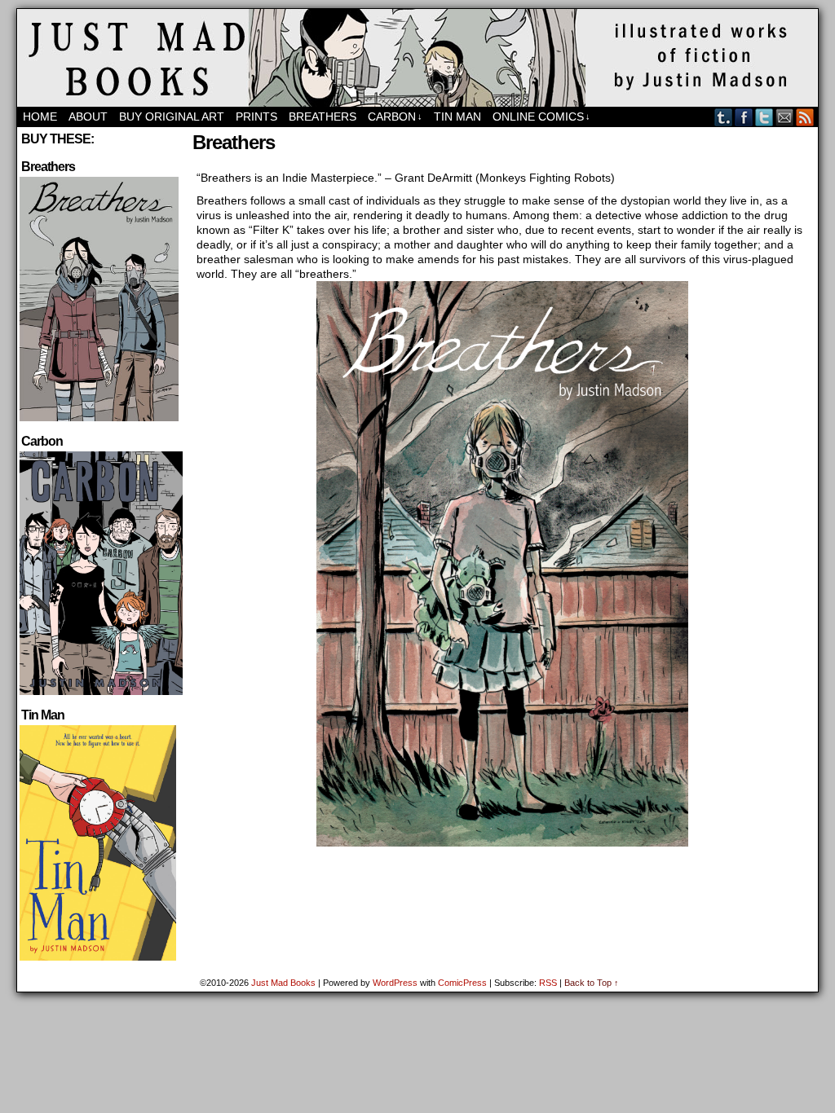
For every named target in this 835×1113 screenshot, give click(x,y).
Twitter (764, 117)
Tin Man (457, 116)
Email (785, 117)
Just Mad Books (283, 983)
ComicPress (462, 983)
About (88, 116)
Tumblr (724, 117)
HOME (40, 116)
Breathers (322, 116)
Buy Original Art (171, 116)
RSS (805, 117)
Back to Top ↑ (591, 983)
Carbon (395, 116)
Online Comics (541, 116)
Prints (256, 116)
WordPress (395, 983)
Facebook (744, 117)
